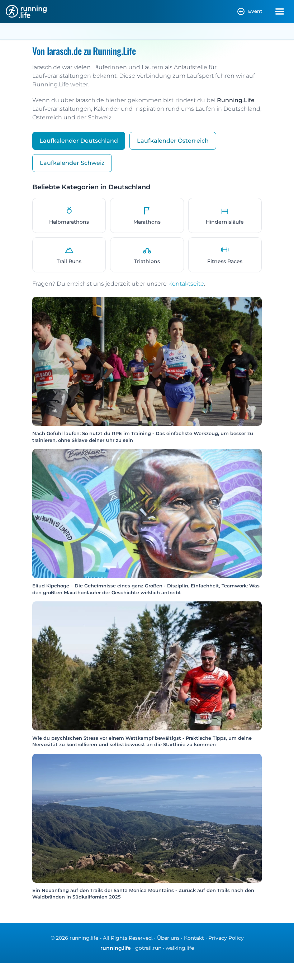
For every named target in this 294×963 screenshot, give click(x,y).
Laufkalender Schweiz (72, 162)
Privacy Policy (226, 938)
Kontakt (194, 938)
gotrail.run (148, 948)
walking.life (180, 948)
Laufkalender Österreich (173, 140)
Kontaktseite (186, 283)
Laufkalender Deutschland (78, 140)
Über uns (168, 938)
